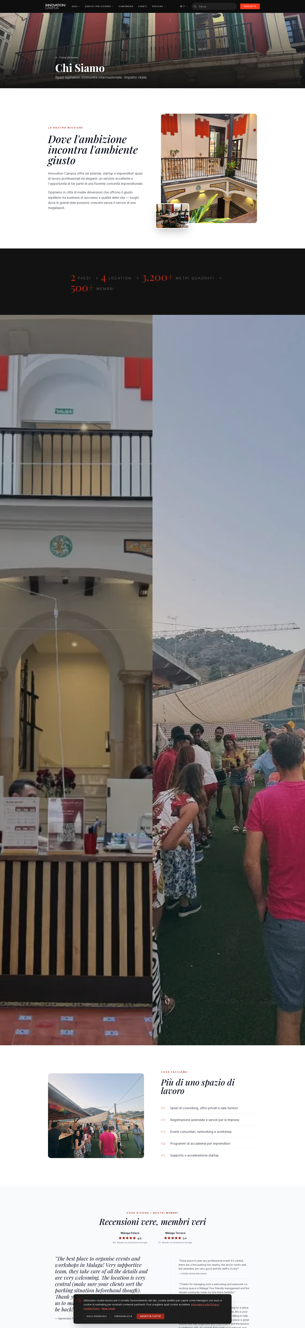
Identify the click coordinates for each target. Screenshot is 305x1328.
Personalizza (123, 1316)
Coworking (126, 6)
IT (184, 6)
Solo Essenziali (96, 1316)
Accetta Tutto (150, 1316)
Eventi (142, 6)
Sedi (74, 6)
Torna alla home (68, 57)
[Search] (195, 6)
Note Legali (108, 1308)
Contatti (250, 6)
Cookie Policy (91, 1308)
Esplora (157, 6)
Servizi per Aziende (98, 6)
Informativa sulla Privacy (205, 1304)
